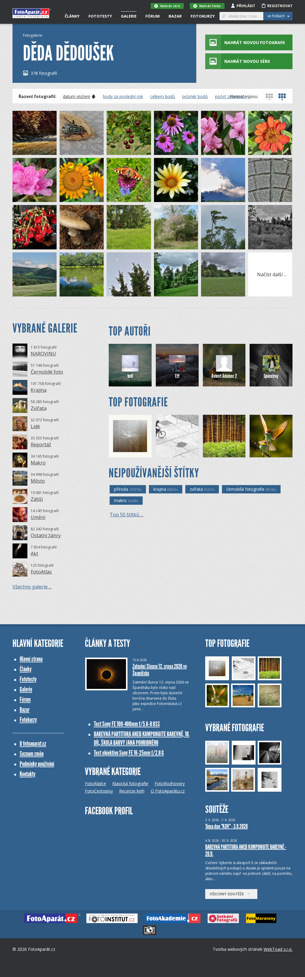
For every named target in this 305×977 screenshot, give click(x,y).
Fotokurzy (203, 16)
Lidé (35, 426)
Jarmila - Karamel (228, 452)
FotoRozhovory (170, 783)
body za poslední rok (123, 96)
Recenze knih (131, 791)
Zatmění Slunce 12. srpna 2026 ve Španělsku (160, 670)
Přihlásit (245, 5)
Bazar (175, 16)
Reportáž (41, 444)
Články (72, 16)
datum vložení (76, 96)
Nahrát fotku (210, 6)
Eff (177, 376)
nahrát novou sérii (247, 61)
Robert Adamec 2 (224, 376)
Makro (38, 462)
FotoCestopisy (99, 791)
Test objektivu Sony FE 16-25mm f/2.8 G (129, 753)
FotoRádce (95, 783)
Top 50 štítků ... (126, 514)
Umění (38, 517)
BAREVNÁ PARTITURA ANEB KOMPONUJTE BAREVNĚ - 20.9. (245, 850)
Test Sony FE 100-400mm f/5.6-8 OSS (127, 724)
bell (130, 376)
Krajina (38, 390)
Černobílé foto (47, 372)
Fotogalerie (32, 35)
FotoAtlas (41, 572)
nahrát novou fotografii (254, 42)
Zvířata (38, 408)
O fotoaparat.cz (33, 744)
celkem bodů (162, 96)
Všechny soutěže (228, 894)
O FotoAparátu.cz (168, 791)
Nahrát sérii (170, 6)
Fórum (152, 16)
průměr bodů (195, 96)
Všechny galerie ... (32, 586)
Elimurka (126, 452)
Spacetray (271, 376)
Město (38, 481)
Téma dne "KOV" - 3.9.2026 (226, 826)
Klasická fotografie (130, 783)
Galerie (128, 16)
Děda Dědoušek (37, 150)
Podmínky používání (37, 764)
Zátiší (37, 499)
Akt (34, 553)
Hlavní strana (31, 659)
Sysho (171, 452)
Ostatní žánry (46, 535)
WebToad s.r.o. (278, 949)
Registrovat (279, 5)
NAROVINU (43, 353)
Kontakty (27, 774)
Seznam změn (31, 754)
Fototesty (100, 16)
